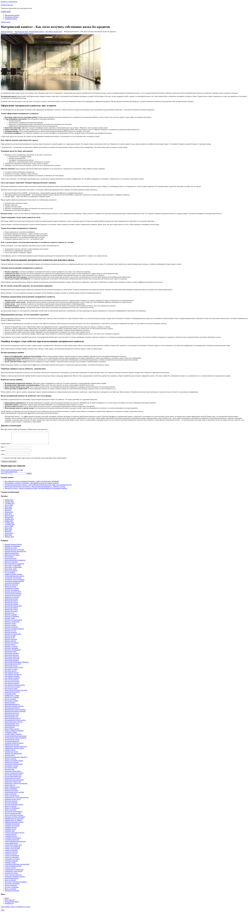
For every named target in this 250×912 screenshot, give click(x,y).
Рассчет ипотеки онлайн (13, 813)
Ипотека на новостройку (13, 634)
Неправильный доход (12, 723)
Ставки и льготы (10, 868)
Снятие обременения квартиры (15, 841)
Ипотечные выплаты (12, 655)
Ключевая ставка (10, 694)
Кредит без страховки (12, 697)
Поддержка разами (11, 767)
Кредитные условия (11, 701)
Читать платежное (11, 885)
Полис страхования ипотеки (14, 773)
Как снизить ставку (11, 688)
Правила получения (11, 790)
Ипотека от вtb (10, 637)
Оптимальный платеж (12, 739)
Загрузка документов (12, 590)
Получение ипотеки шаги (13, 774)
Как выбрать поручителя (13, 674)
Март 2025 (8, 514)
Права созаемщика (11, 788)
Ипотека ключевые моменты (14, 628)
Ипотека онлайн (10, 636)
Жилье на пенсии (10, 586)
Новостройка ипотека (12, 729)
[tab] (6, 12)
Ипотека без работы (11, 607)
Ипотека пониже (10, 641)
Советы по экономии (12, 857)
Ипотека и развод (10, 625)
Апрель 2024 (9, 533)
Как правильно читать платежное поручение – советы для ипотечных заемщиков (32, 481)
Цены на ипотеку (10, 880)
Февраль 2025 (9, 515)
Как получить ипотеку (12, 681)
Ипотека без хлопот (11, 611)
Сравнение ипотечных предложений (17, 864)
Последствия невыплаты (13, 776)
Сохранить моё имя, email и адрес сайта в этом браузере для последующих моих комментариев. (35, 458)
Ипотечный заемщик (12, 660)
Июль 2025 (8, 507)
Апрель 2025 (9, 512)
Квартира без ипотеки (12, 692)
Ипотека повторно (11, 639)
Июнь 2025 (8, 508)
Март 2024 (8, 535)
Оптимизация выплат (12, 741)
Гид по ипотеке (10, 572)
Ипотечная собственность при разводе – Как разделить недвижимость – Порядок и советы (35, 486)
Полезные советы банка (13, 771)
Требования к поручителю (13, 871)
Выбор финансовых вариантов (15, 560)
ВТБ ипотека (9, 556)
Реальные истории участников (15, 817)
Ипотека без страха (11, 609)
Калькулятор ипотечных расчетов (16, 690)
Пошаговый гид (10, 785)
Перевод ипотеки (10, 759)
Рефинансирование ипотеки (14, 822)
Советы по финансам (12, 855)
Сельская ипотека (11, 834)
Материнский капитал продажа (15, 711)
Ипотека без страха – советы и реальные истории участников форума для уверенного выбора (36, 488)
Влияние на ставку (11, 548)
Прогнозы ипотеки (11, 801)
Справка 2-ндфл (10, 862)
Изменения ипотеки (11, 599)
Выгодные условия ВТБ (13, 565)
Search (29, 473)
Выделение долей (11, 569)
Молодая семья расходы (13, 718)
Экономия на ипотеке (12, 890)
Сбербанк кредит (10, 829)
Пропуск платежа (10, 806)
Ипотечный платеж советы (14, 667)
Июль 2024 (8, 528)
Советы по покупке (11, 852)
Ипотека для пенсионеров (13, 620)
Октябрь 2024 (9, 522)
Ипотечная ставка (11, 651)
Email (3, 450)
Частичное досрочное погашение (16, 882)
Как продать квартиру (12, 683)
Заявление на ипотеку (12, 597)
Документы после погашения (14, 579)
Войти (7, 898)
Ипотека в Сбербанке (12, 616)
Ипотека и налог (10, 623)
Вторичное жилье (11, 558)
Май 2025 (8, 510)
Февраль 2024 (9, 536)
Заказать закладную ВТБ (13, 592)
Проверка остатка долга (13, 799)
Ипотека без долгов (11, 602)
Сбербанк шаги (10, 831)
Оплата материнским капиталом (15, 736)
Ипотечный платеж (11, 665)
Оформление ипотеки (12, 744)
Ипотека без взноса (11, 600)
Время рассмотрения (11, 553)
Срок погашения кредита (13, 866)
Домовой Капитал (7, 5)
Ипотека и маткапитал (12, 621)
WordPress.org (9, 903)
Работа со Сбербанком (12, 808)
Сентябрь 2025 (9, 503)
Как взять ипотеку (11, 671)
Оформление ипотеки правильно (16, 746)
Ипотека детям (10, 618)
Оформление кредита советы (14, 748)
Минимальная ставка (12, 715)
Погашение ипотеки (11, 17)
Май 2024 (8, 531)
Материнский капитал (12, 15)
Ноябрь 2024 (9, 521)
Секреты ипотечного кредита (14, 832)
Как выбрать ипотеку (12, 672)
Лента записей (9, 900)
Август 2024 (9, 526)
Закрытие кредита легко (13, 595)
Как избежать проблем (12, 678)
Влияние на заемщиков (12, 546)
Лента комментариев (12, 901)
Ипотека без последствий (13, 606)
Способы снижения (11, 861)
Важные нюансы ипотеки (13, 544)
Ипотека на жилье (11, 632)
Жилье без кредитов (21, 31)
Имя (3, 447)
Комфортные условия (12, 695)
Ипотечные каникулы (12, 657)
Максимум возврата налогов (14, 706)
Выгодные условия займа (13, 567)
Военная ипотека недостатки (14, 549)
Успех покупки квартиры (13, 875)
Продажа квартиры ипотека (14, 804)
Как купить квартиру (12, 679)
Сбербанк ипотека (11, 827)
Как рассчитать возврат (12, 686)
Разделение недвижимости (14, 811)
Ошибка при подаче (11, 752)
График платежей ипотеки (13, 574)
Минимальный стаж (11, 716)
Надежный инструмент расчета (15, 720)
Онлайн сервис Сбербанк (13, 734)
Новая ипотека (10, 727)
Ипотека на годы (10, 630)
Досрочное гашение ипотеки (14, 581)
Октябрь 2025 (9, 501)
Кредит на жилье (10, 699)
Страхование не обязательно (14, 869)
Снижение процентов (12, 839)
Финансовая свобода (12, 878)
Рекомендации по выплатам (14, 818)
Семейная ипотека (11, 19)
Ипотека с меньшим (11, 648)
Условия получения (11, 873)
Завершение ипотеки (12, 588)
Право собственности (12, 795)
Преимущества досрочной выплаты (17, 797)
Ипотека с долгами (11, 646)
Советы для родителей (12, 848)
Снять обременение (11, 843)
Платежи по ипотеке (11, 762)
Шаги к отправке (10, 889)
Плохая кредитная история (14, 764)
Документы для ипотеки (13, 578)
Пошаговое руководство (13, 781)
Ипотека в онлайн (11, 614)
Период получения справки (14, 760)
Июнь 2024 (8, 529)
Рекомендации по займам (13, 820)
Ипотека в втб (9, 613)
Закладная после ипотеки (13, 593)
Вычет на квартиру (11, 570)
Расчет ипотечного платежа (14, 815)
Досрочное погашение (12, 583)
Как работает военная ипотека (15, 685)
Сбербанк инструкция (12, 825)
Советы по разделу (11, 853)
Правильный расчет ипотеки (14, 792)
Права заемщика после (12, 787)
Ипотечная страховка (12, 653)
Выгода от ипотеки (11, 562)
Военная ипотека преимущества (15, 551)
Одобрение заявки (11, 732)
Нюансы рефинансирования (14, 730)
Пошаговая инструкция (12, 778)
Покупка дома (9, 769)
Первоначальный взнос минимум (16, 757)
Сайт (2, 454)
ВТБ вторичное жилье (12, 555)
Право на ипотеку (11, 794)
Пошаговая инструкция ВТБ (14, 780)
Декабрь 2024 (9, 519)
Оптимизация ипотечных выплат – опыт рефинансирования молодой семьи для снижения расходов (38, 485)
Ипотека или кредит (11, 627)
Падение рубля (10, 755)
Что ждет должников (12, 887)
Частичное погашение (12, 883)
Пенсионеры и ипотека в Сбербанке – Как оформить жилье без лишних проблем (32, 483)
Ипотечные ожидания (12, 658)
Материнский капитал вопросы (15, 709)
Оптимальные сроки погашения (15, 737)
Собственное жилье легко (53, 31)
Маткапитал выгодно (12, 713)
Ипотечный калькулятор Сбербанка (17, 662)
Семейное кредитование (13, 838)
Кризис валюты (10, 702)
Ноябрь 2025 (9, 500)
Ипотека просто (10, 644)
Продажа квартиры (11, 803)
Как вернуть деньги (11, 669)
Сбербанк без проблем (12, 824)
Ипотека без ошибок (11, 604)
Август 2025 (9, 505)
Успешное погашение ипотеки (15, 876)
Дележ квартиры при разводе (14, 576)
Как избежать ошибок (12, 676)
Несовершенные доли (12, 725)
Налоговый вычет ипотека (13, 722)
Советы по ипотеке (11, 850)
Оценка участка (10, 750)
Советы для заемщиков (12, 846)
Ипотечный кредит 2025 (13, 664)
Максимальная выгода (12, 704)
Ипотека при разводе (12, 643)
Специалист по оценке (12, 859)
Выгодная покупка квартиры (14, 563)
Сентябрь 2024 (9, 524)
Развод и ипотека (10, 810)
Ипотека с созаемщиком (13, 650)
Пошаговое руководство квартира (16, 783)
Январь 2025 (9, 517)
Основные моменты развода (14, 743)
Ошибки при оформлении (13, 753)
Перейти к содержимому (9, 1)
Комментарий (6, 443)
